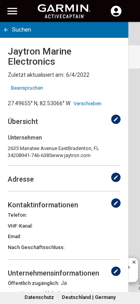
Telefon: (17, 215)
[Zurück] (6, 30)
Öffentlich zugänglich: (33, 283)
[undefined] (116, 119)
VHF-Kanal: (20, 226)
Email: (14, 236)
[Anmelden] (116, 15)
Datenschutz (39, 297)
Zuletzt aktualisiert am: (36, 75)
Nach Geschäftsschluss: (36, 247)
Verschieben (88, 103)
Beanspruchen (27, 88)
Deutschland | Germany (89, 297)
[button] (130, 268)
